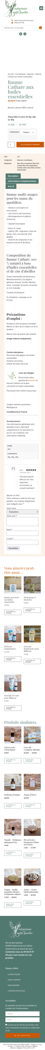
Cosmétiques (20, 74)
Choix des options (29, 760)
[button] (41, 8)
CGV (33, 1048)
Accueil (11, 74)
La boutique (14, 974)
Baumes (31, 74)
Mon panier (13, 985)
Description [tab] (13, 176)
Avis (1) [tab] (11, 186)
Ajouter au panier (30, 145)
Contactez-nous (16, 991)
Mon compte (14, 980)
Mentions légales (16, 1048)
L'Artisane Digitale (31, 1046)
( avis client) (20, 101)
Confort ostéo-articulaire (25, 168)
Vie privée (26, 1048)
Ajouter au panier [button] (10, 612)
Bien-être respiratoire (30, 165)
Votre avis (12, 516)
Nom (9, 530)
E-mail (10, 539)
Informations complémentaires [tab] (22, 181)
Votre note (11, 508)
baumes (31, 380)
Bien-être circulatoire (24, 163)
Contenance (14, 132)
